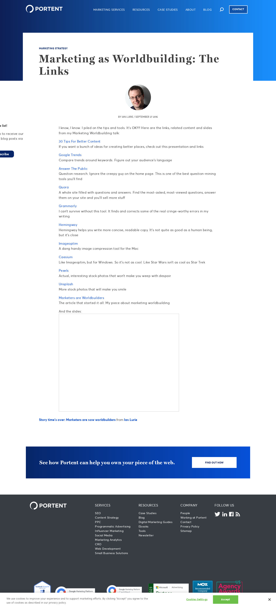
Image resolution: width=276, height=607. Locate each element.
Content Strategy (107, 517)
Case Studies (168, 10)
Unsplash (66, 284)
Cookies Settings (197, 599)
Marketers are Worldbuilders (81, 298)
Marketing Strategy (53, 48)
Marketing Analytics (108, 540)
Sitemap (186, 531)
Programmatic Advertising (112, 526)
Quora (64, 187)
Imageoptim (68, 243)
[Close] (269, 599)
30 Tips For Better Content (80, 141)
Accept (225, 599)
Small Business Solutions (111, 553)
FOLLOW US (224, 505)
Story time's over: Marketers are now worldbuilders (77, 419)
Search (222, 9)
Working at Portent (193, 517)
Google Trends (70, 155)
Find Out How (214, 462)
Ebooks (144, 526)
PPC (98, 522)
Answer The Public (73, 168)
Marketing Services (109, 10)
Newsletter (146, 535)
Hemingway (68, 224)
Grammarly (68, 206)
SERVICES (102, 505)
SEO (98, 513)
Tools (142, 531)
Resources (141, 10)
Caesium (66, 257)
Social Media (103, 535)
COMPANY (188, 505)
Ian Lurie (127, 116)
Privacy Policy (189, 526)
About (190, 10)
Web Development (108, 548)
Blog (207, 10)
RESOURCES (148, 505)
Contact (238, 9)
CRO (98, 544)
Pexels (64, 270)
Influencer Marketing (109, 531)
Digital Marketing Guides (155, 522)
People (185, 513)
